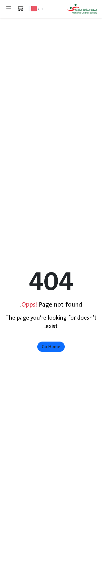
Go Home (51, 346)
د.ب (40, 9)
